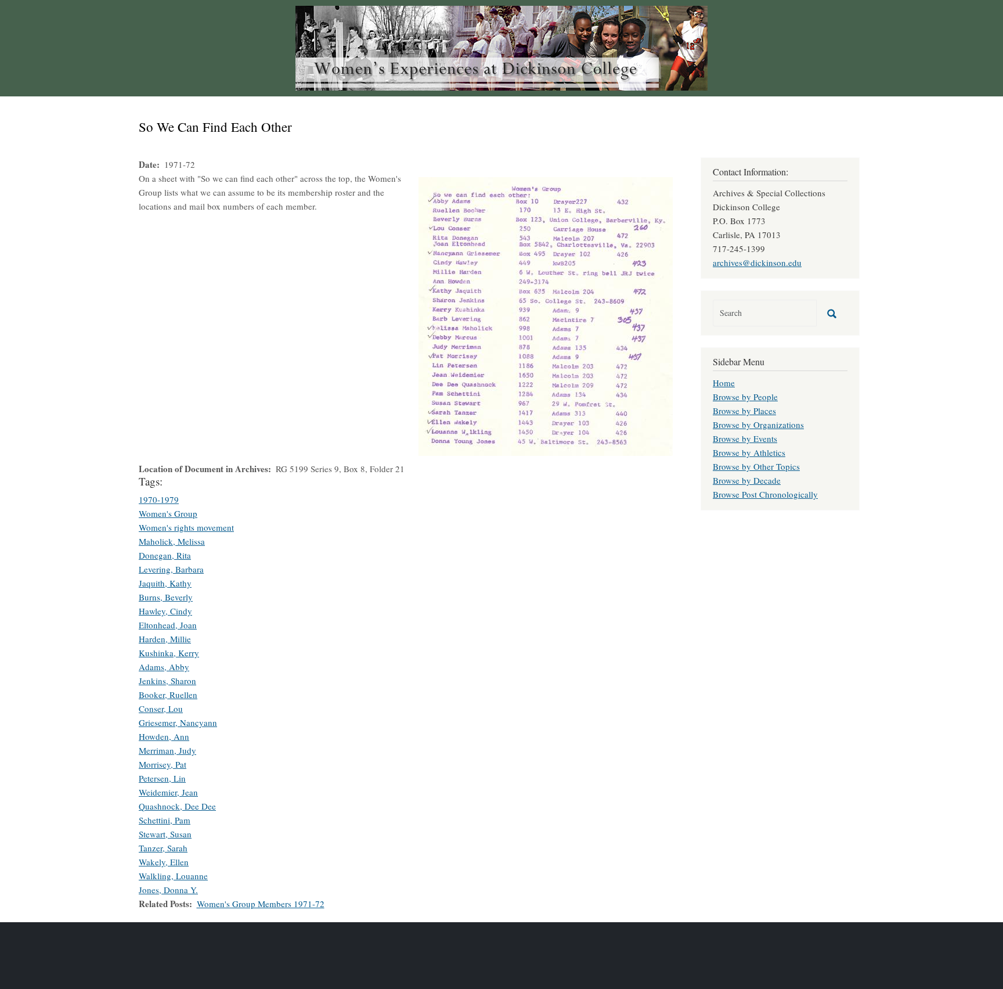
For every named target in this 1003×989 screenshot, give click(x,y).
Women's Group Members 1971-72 (260, 903)
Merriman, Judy (167, 750)
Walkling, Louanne (173, 876)
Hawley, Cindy (165, 611)
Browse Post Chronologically (765, 494)
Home (724, 383)
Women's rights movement (186, 527)
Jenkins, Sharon (167, 680)
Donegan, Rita (165, 555)
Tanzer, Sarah (163, 848)
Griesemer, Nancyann (178, 722)
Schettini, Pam (164, 820)
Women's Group (168, 513)
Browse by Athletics (749, 452)
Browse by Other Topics (756, 466)
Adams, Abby (164, 666)
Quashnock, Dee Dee (177, 806)
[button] (545, 315)
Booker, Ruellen (168, 694)
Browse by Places (744, 410)
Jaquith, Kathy (165, 583)
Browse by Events (745, 438)
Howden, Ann (164, 736)
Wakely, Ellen (164, 862)
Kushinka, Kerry (169, 653)
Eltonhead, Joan (168, 625)
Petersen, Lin (162, 778)
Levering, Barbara (171, 569)
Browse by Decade (747, 480)
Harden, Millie (165, 639)
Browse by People (745, 396)
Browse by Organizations (758, 424)
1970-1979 (159, 499)
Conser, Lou (161, 708)
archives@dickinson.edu (757, 262)
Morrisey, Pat (162, 764)
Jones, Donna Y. (168, 890)
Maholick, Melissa (172, 541)
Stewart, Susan (165, 834)
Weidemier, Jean (168, 792)
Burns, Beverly (166, 597)
